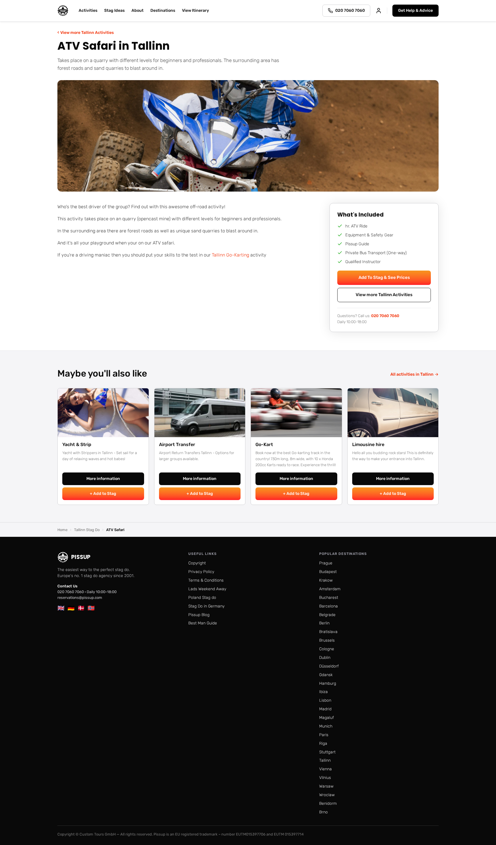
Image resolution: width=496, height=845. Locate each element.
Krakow (326, 580)
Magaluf (326, 717)
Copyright (197, 563)
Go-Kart (264, 444)
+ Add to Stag (103, 493)
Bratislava (328, 631)
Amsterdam (329, 589)
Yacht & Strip (76, 444)
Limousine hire (368, 444)
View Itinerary (195, 10)
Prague (325, 563)
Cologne (326, 649)
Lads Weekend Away (207, 589)
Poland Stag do (202, 597)
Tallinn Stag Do (87, 530)
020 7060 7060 (385, 315)
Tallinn (325, 760)
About (137, 10)
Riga (323, 743)
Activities (88, 10)
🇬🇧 (61, 608)
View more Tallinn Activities (85, 32)
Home (62, 530)
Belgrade (327, 614)
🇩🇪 (71, 608)
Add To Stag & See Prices (384, 277)
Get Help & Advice (415, 10)
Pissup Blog (199, 614)
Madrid (325, 709)
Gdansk (326, 674)
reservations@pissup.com (79, 597)
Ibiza (323, 691)
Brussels (327, 640)
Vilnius (325, 777)
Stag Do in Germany (206, 606)
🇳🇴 (91, 608)
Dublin (324, 657)
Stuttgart (327, 752)
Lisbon (325, 700)
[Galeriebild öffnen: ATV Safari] (248, 136)
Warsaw (326, 786)
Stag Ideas (114, 10)
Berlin (324, 623)
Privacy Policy (201, 571)
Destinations (162, 10)
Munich (325, 726)
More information (103, 478)
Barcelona (328, 606)
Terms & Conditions (206, 580)
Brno (323, 812)
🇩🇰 (81, 608)
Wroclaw (327, 794)
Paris (323, 734)
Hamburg (327, 683)
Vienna (325, 769)
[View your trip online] (378, 10)
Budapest (328, 571)
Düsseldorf (329, 666)
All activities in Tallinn (414, 374)
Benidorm (328, 803)
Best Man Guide (202, 623)
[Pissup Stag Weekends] (62, 10)
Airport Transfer (177, 444)
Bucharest (328, 597)
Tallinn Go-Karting (230, 255)
